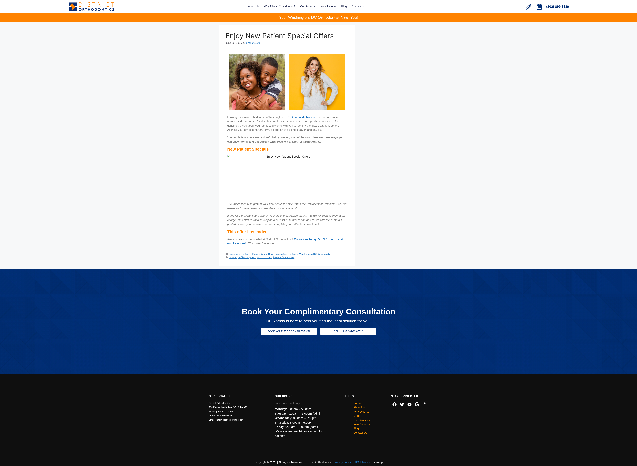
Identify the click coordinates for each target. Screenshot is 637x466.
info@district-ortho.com (229, 419)
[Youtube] (409, 404)
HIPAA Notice (361, 462)
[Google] (417, 404)
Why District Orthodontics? (279, 6)
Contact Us (358, 6)
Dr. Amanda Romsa (303, 117)
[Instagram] (424, 404)
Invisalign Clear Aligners (242, 257)
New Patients (328, 6)
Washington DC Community (314, 254)
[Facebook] (394, 404)
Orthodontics (264, 257)
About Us (253, 6)
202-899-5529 (224, 415)
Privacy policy (342, 462)
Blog (344, 6)
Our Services (308, 6)
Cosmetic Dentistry (240, 254)
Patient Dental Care (262, 254)
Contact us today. (306, 239)
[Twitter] (402, 404)
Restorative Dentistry (286, 254)
